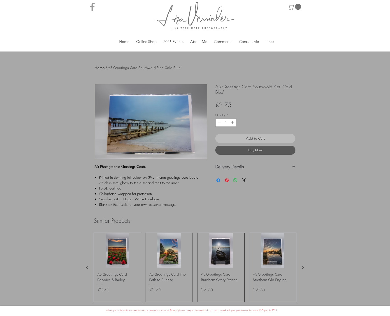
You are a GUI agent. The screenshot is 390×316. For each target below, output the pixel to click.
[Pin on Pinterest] (227, 180)
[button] (295, 7)
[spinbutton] (225, 122)
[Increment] (233, 122)
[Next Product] (303, 267)
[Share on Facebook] (218, 180)
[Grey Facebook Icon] (92, 6)
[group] (195, 267)
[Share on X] (244, 180)
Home (100, 68)
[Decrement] (218, 122)
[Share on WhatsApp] (235, 180)
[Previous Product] (87, 267)
